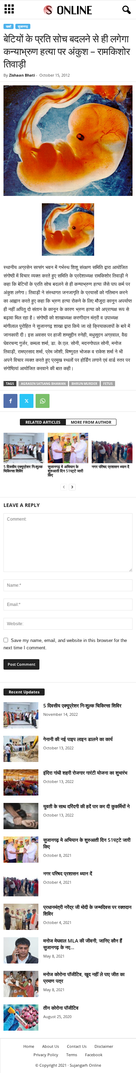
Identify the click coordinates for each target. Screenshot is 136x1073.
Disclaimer (104, 1046)
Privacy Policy (45, 1054)
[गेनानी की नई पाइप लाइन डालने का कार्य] (20, 749)
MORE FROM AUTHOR (91, 422)
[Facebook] (10, 401)
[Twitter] (26, 401)
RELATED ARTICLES (42, 422)
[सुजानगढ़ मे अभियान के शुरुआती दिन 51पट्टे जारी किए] (68, 448)
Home (28, 1046)
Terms (71, 1054)
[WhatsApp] (43, 401)
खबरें (8, 26)
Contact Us (76, 1046)
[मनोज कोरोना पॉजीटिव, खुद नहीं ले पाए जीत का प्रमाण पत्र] (20, 984)
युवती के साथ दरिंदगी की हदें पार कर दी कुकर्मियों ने (86, 806)
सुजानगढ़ (23, 26)
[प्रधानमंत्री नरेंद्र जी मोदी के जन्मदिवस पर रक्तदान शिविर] (20, 917)
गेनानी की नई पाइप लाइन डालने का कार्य (78, 739)
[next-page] (72, 486)
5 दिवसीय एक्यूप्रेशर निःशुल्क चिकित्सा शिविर (23, 468)
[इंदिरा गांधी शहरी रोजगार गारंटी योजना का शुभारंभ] (20, 782)
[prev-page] (63, 486)
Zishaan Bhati (22, 75)
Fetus (108, 383)
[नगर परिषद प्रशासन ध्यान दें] (112, 448)
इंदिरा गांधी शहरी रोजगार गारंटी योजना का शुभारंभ (85, 772)
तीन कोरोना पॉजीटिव (60, 1007)
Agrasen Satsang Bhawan (43, 383)
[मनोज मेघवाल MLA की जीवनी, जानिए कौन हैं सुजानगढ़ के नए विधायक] (20, 950)
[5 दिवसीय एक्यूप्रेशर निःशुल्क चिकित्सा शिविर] (23, 448)
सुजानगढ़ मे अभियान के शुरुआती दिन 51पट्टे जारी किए (65, 471)
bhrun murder (84, 383)
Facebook (94, 1054)
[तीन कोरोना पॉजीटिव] (20, 1017)
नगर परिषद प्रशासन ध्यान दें (110, 466)
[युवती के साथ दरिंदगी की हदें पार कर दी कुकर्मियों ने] (20, 816)
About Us (50, 1046)
